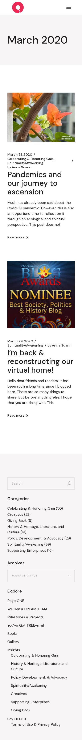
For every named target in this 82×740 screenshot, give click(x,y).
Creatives (15, 514)
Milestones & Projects (25, 617)
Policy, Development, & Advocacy (35, 538)
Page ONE (15, 600)
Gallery (13, 641)
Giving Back (17, 520)
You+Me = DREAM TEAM (27, 609)
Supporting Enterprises (26, 550)
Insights (13, 650)
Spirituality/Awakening (25, 163)
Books (12, 633)
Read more (15, 237)
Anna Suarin (19, 167)
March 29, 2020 (20, 341)
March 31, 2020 (19, 155)
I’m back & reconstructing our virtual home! (40, 361)
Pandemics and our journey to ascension (34, 183)
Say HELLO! (16, 719)
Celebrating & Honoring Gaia (30, 159)
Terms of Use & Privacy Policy (36, 724)
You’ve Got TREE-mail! (25, 625)
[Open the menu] (68, 7)
